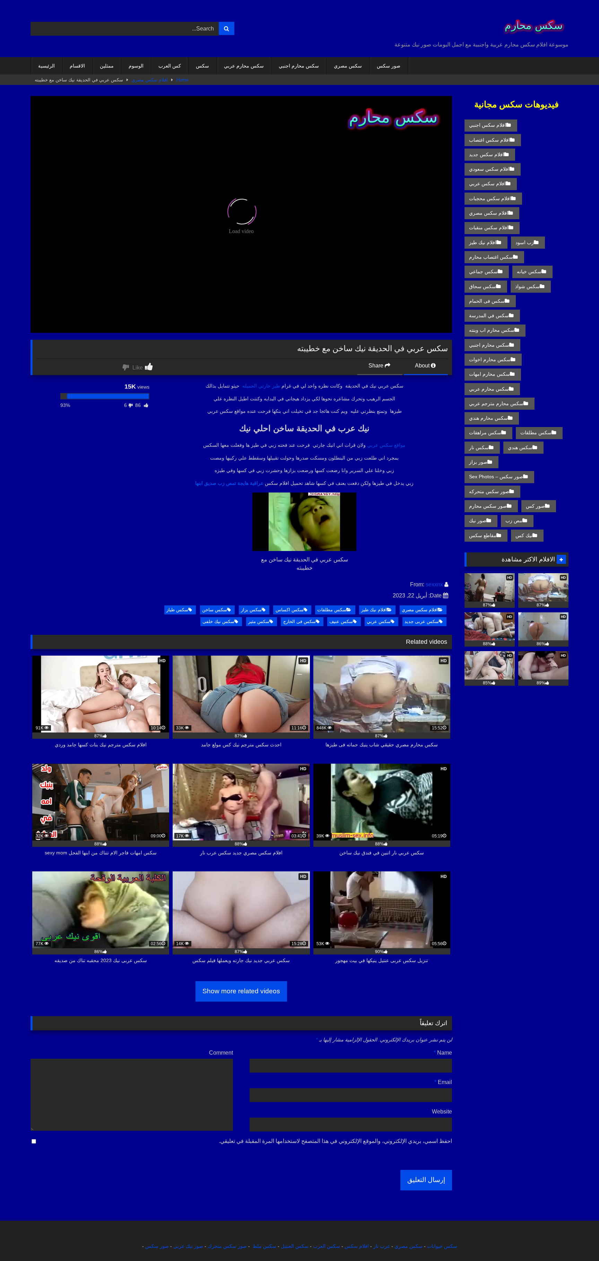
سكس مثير (258, 621)
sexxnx (434, 584)
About (423, 365)
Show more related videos (241, 991)
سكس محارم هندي (488, 418)
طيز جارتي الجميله (261, 386)
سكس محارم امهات (489, 374)
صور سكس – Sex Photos (496, 476)
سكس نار (479, 447)
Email (443, 1082)
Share (376, 365)
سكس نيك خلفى (218, 621)
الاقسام (77, 66)
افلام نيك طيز (374, 609)
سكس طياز (177, 609)
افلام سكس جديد (486, 154)
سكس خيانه (529, 271)
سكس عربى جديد (422, 621)
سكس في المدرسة (489, 315)
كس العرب (169, 66)
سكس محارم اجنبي (299, 66)
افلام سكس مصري (150, 79)
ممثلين (107, 66)
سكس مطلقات (331, 609)
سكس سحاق (482, 286)
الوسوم (136, 66)
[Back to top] (577, 1240)
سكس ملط (264, 1246)
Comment (221, 1053)
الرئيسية (46, 66)
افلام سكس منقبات (489, 227)
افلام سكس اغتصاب (489, 140)
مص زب (513, 520)
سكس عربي (379, 621)
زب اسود (524, 242)
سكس (202, 66)
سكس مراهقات (485, 432)
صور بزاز (478, 462)
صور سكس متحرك (227, 1246)
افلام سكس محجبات (490, 198)
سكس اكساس (290, 609)
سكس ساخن (214, 609)
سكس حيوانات (442, 1246)
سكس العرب (326, 1246)
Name (443, 1053)
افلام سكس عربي (487, 183)
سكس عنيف (341, 621)
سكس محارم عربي (244, 66)
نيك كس (523, 535)
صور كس (535, 506)
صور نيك (477, 520)
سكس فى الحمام (487, 301)
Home (182, 79)
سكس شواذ (527, 286)
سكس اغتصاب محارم (491, 257)
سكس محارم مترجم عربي (496, 403)
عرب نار (381, 1246)
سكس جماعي (483, 271)
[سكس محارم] (531, 23)
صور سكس (388, 66)
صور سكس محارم (488, 506)
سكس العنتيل (295, 1246)
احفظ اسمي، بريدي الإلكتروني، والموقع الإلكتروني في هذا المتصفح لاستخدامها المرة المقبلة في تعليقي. (335, 1141)
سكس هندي (520, 447)
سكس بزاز (251, 609)
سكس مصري (348, 66)
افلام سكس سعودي (489, 169)
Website (442, 1112)
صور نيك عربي (188, 1246)
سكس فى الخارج (299, 621)
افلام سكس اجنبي (487, 125)
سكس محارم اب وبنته (491, 330)
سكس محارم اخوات (490, 359)
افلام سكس (357, 1246)
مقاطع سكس (482, 535)
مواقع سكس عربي (386, 445)
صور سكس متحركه (489, 491)
